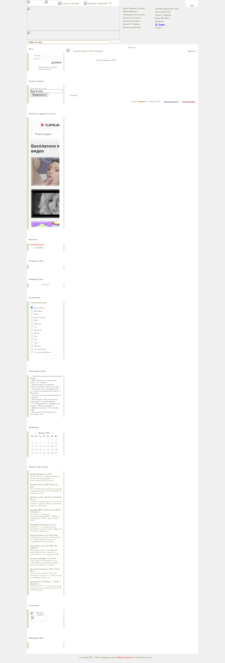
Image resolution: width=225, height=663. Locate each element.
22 (48, 450)
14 (44, 446)
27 (40, 453)
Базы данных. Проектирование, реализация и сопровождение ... (44, 400)
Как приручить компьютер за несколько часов (43, 413)
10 (56, 443)
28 (44, 453)
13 (40, 446)
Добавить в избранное (97, 3)
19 (36, 450)
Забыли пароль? (45, 69)
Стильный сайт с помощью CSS (45, 389)
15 (48, 446)
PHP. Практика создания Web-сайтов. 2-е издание (43, 381)
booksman (141, 101)
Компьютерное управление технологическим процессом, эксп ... (46, 385)
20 (40, 450)
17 (56, 446)
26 (36, 453)
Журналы (192, 51)
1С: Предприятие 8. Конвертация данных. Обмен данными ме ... (45, 404)
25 (32, 453)
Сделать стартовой (70, 3)
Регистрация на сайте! (47, 67)
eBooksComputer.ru (125, 657)
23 (52, 450)
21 (44, 450)
